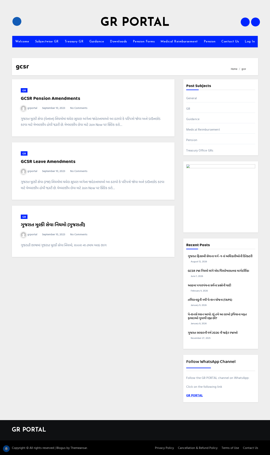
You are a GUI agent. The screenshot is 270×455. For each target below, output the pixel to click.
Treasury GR (74, 41)
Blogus (61, 447)
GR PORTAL (135, 23)
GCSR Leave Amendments (48, 161)
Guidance (96, 41)
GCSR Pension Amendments (50, 98)
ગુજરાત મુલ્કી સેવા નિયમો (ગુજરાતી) (53, 225)
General (191, 98)
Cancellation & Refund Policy (198, 447)
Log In (250, 41)
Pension (210, 41)
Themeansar (79, 447)
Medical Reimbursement (179, 41)
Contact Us (230, 41)
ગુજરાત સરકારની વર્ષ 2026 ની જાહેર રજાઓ (213, 332)
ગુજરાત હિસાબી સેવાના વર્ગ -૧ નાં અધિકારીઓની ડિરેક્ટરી (220, 256)
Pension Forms (144, 41)
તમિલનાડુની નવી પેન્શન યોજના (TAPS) (210, 300)
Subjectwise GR (47, 41)
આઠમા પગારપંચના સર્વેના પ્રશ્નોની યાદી (209, 285)
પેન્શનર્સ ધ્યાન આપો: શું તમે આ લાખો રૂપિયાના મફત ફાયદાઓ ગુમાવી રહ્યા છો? (217, 316)
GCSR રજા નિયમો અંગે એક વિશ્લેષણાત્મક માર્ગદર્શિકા (218, 271)
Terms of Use (230, 447)
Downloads (118, 41)
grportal (32, 108)
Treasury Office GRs (199, 150)
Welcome (22, 41)
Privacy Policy (164, 447)
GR (24, 90)
